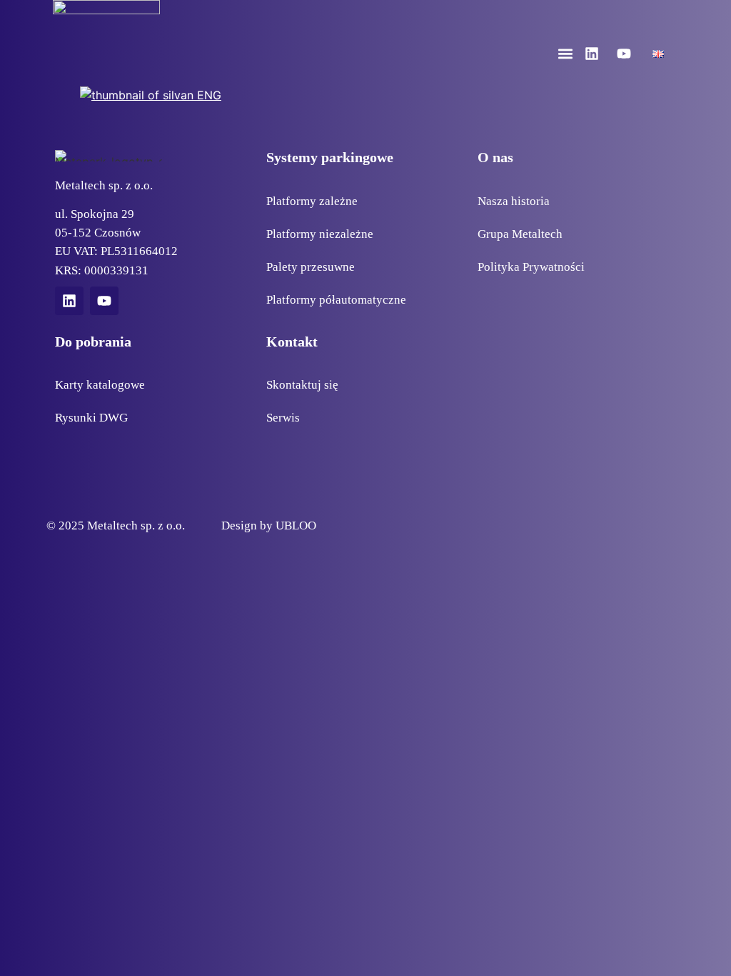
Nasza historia (514, 201)
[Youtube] (624, 53)
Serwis (283, 417)
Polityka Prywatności (531, 266)
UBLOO (296, 525)
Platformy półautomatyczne (336, 299)
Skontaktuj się (302, 384)
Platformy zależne (312, 201)
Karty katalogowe (100, 384)
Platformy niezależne (319, 233)
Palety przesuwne (310, 266)
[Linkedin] (592, 53)
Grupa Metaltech (520, 233)
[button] (566, 54)
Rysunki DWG (91, 417)
